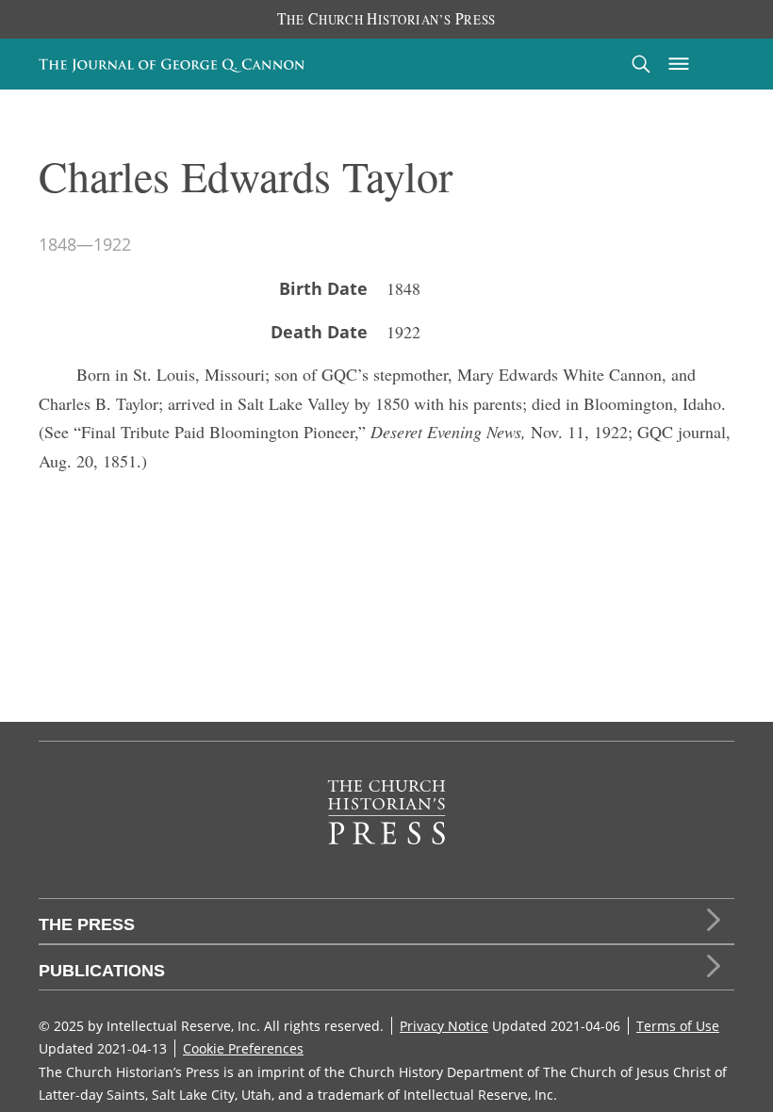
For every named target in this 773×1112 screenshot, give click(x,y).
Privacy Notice (444, 1026)
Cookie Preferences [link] (243, 1048)
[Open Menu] (678, 64)
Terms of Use (677, 1026)
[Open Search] (641, 63)
